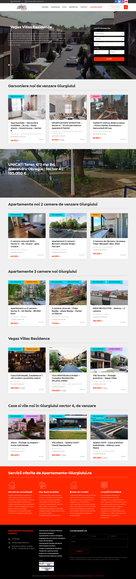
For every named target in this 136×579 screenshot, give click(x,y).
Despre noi (73, 7)
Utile (64, 7)
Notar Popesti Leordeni (47, 545)
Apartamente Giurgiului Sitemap (50, 530)
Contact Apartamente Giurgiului (50, 548)
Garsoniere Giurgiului (46, 533)
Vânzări (45, 7)
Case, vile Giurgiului (46, 540)
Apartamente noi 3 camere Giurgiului (52, 538)
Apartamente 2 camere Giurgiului (51, 535)
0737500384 (17, 1)
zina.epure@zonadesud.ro (35, 1)
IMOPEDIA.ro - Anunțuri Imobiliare (61, 576)
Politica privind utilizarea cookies (50, 556)
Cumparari (55, 7)
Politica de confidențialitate (49, 553)
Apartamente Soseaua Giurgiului (50, 543)
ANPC (41, 560)
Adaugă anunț (96, 7)
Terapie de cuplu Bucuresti (48, 551)
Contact (84, 7)
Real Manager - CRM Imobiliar (94, 576)
